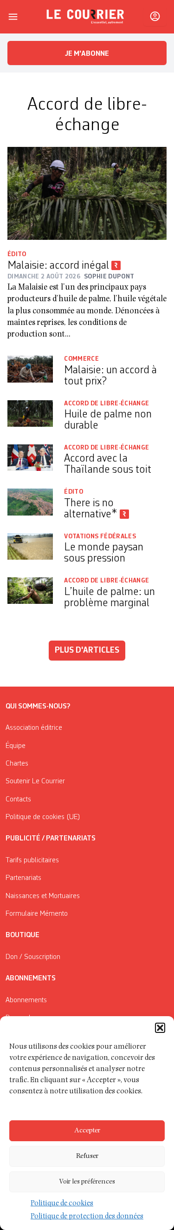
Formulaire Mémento (37, 914)
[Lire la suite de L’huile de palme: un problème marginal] (30, 593)
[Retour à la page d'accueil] (85, 16)
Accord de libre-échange (106, 403)
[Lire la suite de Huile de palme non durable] (30, 416)
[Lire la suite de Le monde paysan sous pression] (30, 549)
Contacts (18, 799)
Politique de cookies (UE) (43, 817)
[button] (160, 1027)
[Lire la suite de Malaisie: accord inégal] (87, 193)
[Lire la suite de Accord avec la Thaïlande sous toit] (30, 460)
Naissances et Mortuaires (43, 896)
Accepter (87, 1130)
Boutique (22, 935)
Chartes (17, 763)
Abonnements (26, 1000)
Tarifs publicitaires (32, 860)
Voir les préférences (87, 1181)
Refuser (87, 1156)
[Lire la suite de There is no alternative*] (30, 505)
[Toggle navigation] (13, 16)
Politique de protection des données (87, 1217)
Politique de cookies (62, 1204)
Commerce (81, 359)
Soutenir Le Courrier (35, 781)
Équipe (16, 746)
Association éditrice (34, 728)
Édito (16, 254)
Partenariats (23, 878)
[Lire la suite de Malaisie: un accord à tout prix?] (30, 372)
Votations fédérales (100, 536)
